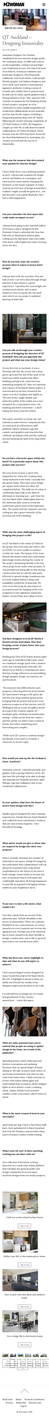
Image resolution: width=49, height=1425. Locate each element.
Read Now (8, 1399)
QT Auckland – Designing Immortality (23, 40)
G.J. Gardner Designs (38, 1363)
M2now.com (35, 1402)
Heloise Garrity (9, 50)
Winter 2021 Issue (14, 28)
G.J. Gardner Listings (30, 1363)
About (19, 1399)
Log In (23, 1406)
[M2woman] (14, 5)
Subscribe (21, 1402)
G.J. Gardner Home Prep (23, 1364)
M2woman (23, 1412)
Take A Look (24, 1226)
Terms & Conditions (34, 1399)
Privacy (9, 1402)
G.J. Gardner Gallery (15, 1363)
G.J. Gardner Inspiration (8, 1363)
